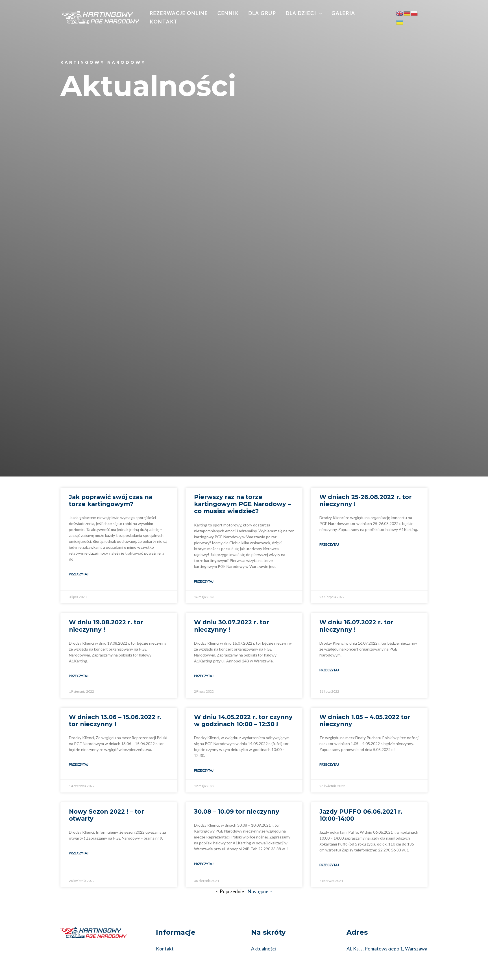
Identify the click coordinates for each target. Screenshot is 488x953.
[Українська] (400, 22)
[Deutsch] (407, 13)
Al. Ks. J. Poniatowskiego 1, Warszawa (387, 949)
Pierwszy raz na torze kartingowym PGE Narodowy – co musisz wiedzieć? (242, 504)
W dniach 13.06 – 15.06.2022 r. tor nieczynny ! (115, 720)
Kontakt (165, 949)
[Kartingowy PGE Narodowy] (99, 17)
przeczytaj (78, 574)
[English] (400, 13)
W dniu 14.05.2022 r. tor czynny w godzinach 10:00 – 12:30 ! (243, 720)
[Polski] (414, 13)
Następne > (260, 891)
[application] (319, 13)
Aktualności (263, 949)
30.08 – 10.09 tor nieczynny (236, 811)
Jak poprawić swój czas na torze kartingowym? (110, 500)
